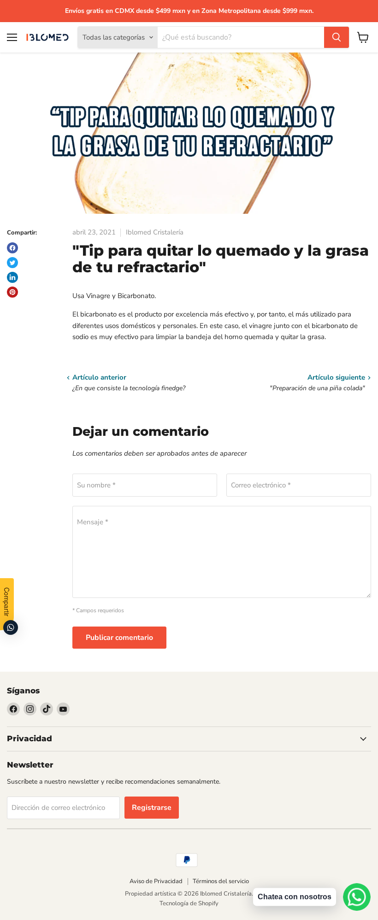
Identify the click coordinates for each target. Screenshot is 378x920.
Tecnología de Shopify (189, 903)
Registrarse (151, 808)
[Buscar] (336, 37)
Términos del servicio (221, 881)
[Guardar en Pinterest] (12, 292)
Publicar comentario (119, 638)
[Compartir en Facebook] (12, 247)
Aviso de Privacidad (156, 881)
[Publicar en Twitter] (12, 262)
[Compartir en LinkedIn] (12, 277)
